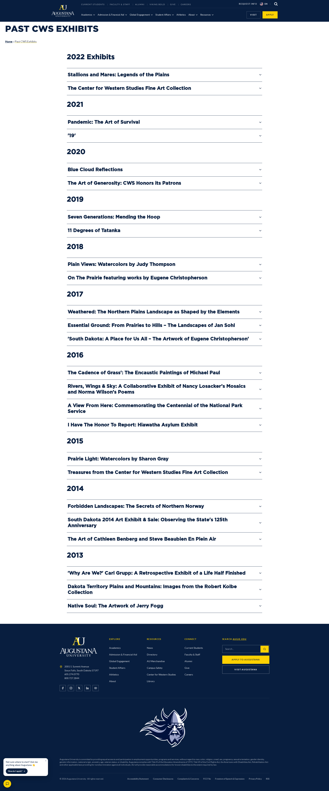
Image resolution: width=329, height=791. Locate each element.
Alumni (139, 4)
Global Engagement (140, 15)
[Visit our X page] (79, 688)
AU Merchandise (156, 661)
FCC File (207, 779)
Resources (205, 15)
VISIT (253, 15)
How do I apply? (15, 771)
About (191, 15)
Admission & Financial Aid (111, 15)
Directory (152, 654)
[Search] (264, 649)
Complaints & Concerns (188, 779)
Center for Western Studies (161, 674)
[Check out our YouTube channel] (96, 688)
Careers (186, 4)
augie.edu (240, 639)
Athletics (181, 15)
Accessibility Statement (138, 779)
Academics (86, 15)
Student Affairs (163, 15)
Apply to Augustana (246, 660)
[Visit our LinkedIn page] (87, 688)
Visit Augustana (245, 669)
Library (151, 681)
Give (173, 4)
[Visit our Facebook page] (63, 688)
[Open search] (276, 4)
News (150, 648)
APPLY (270, 15)
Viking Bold (157, 4)
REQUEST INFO (248, 4)
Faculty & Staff (120, 4)
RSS (267, 779)
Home (9, 41)
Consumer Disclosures (163, 779)
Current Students (93, 4)
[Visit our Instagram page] (71, 688)
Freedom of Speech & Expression (230, 779)
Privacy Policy (255, 779)
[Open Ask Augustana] (7, 784)
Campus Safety (154, 668)
